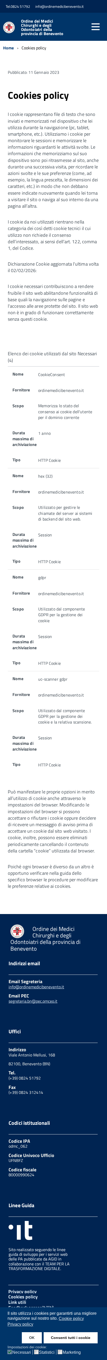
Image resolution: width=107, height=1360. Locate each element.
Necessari (21, 1352)
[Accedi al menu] (95, 27)
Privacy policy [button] (20, 1324)
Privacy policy (22, 1291)
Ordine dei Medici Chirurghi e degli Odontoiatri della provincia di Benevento (42, 27)
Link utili (17, 1302)
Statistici (47, 1352)
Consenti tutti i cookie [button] (70, 1338)
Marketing (72, 1352)
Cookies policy (23, 1296)
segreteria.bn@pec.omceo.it (33, 1001)
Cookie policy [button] (71, 1318)
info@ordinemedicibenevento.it (36, 987)
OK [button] (32, 1338)
